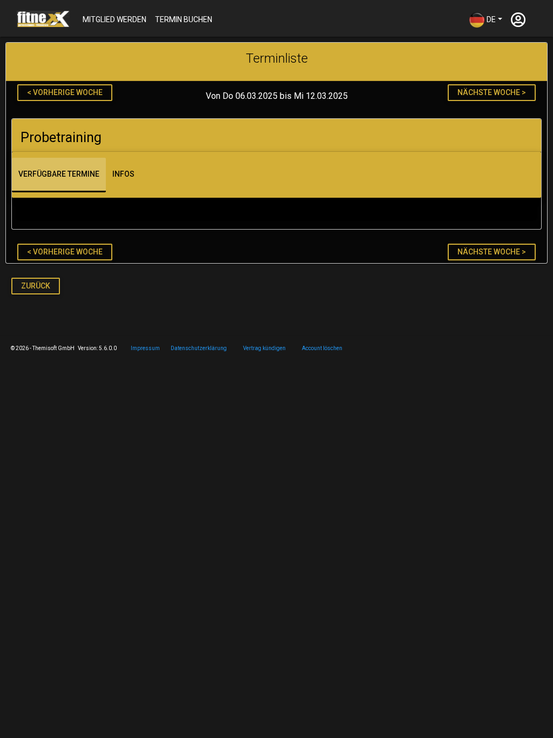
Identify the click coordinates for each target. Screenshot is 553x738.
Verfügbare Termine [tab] (58, 174)
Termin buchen (183, 19)
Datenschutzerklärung (199, 348)
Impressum (145, 348)
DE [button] (490, 19)
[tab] (276, 135)
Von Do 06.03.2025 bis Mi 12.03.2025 (277, 96)
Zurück (35, 285)
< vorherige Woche (65, 92)
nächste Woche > (491, 92)
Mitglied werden (114, 19)
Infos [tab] (123, 174)
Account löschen (322, 348)
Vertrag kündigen (264, 348)
